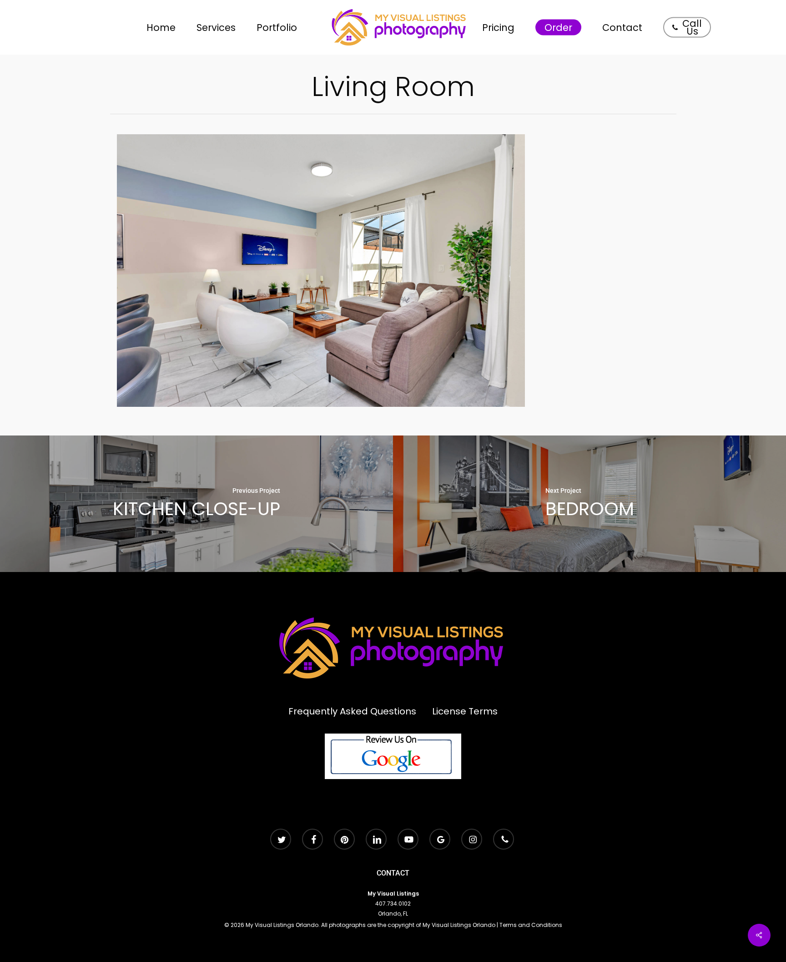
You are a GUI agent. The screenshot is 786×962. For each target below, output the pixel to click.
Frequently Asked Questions (352, 711)
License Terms (465, 711)
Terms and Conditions (530, 925)
